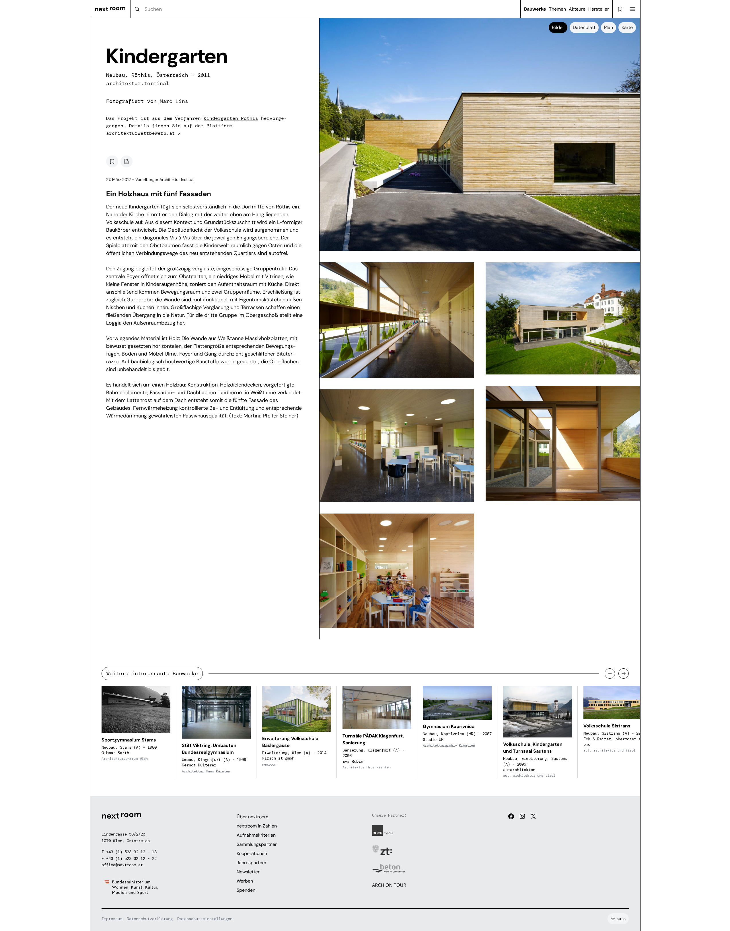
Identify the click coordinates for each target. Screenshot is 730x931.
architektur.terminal (137, 83)
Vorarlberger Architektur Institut (164, 179)
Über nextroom (252, 817)
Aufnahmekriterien (256, 835)
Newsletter (248, 872)
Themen (557, 9)
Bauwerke (535, 9)
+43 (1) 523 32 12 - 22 (131, 858)
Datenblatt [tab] (584, 27)
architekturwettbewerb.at (143, 133)
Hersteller (598, 9)
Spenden (246, 890)
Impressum (112, 918)
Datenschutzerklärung (150, 918)
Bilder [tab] (558, 27)
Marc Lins (174, 101)
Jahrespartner (251, 863)
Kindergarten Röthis (231, 118)
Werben (245, 881)
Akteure (577, 9)
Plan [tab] (608, 27)
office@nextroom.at (122, 864)
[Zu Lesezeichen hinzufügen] (112, 161)
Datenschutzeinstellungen (204, 918)
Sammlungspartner (257, 844)
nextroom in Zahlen (257, 826)
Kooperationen (252, 853)
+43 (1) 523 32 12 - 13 (131, 851)
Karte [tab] (627, 27)
